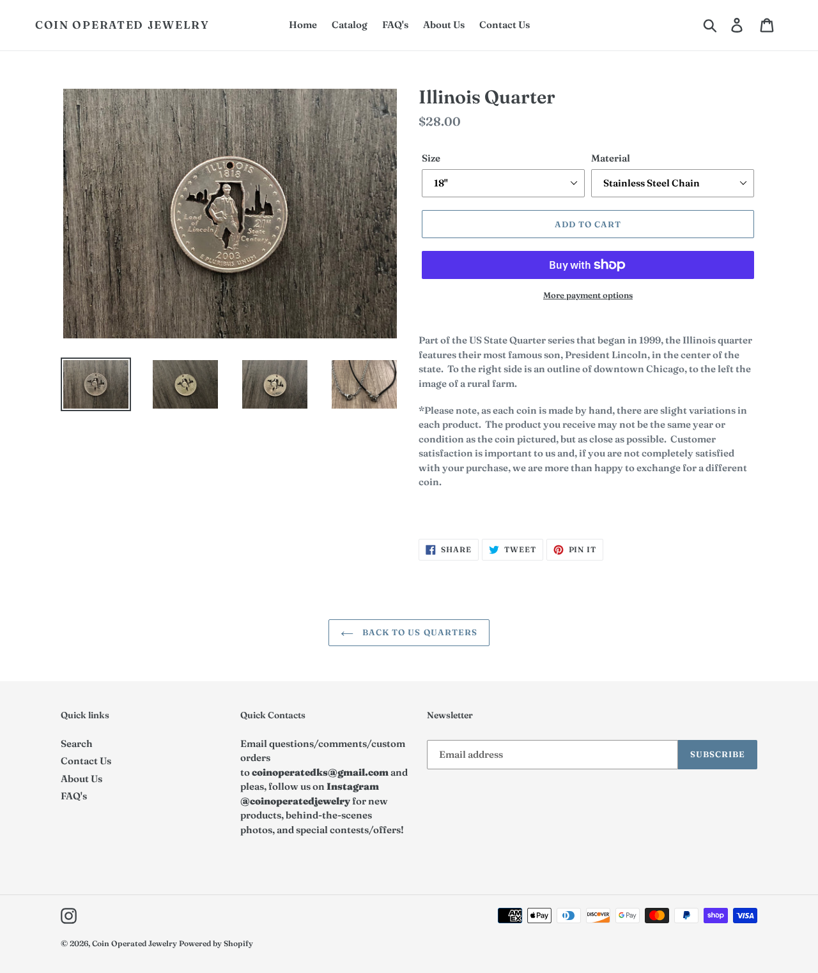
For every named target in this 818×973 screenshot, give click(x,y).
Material (610, 158)
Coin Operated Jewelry (122, 25)
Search (77, 743)
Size (431, 158)
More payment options (588, 295)
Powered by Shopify (216, 943)
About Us (81, 779)
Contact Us (86, 761)
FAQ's (74, 796)
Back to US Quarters (418, 632)
